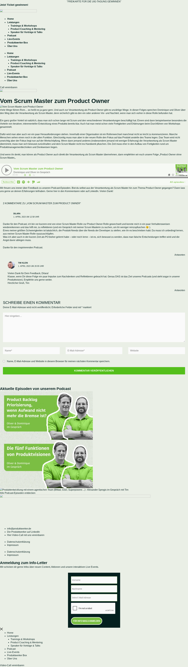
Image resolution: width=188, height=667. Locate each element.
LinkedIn (93, 191)
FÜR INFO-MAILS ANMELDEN (86, 621)
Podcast (11, 35)
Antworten (179, 255)
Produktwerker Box (17, 42)
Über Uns (12, 46)
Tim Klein (23, 263)
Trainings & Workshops (24, 25)
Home (10, 19)
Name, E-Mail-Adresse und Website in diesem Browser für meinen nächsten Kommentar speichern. (58, 361)
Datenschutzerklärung (18, 542)
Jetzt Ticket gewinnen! (14, 4)
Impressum (13, 545)
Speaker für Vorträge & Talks (26, 32)
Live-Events (13, 39)
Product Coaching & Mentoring (28, 29)
